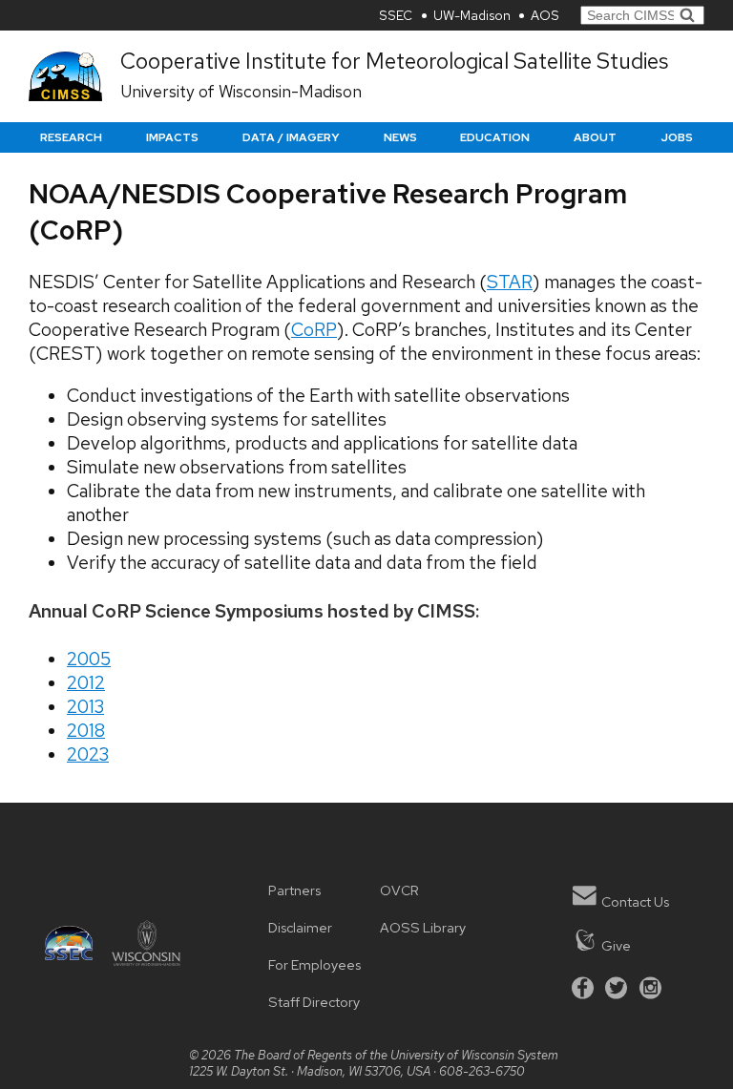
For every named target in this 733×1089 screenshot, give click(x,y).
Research (71, 137)
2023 (88, 754)
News (400, 137)
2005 (89, 659)
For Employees (314, 964)
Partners (294, 890)
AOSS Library (423, 927)
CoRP (314, 330)
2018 (86, 731)
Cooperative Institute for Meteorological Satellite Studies (394, 61)
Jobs (676, 137)
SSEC (395, 15)
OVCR (399, 890)
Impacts (172, 137)
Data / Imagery (291, 137)
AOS (545, 15)
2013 (85, 707)
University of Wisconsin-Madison (241, 91)
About (595, 137)
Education (495, 137)
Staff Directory (314, 1002)
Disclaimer (300, 927)
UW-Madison (472, 15)
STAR (510, 282)
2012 (86, 683)
